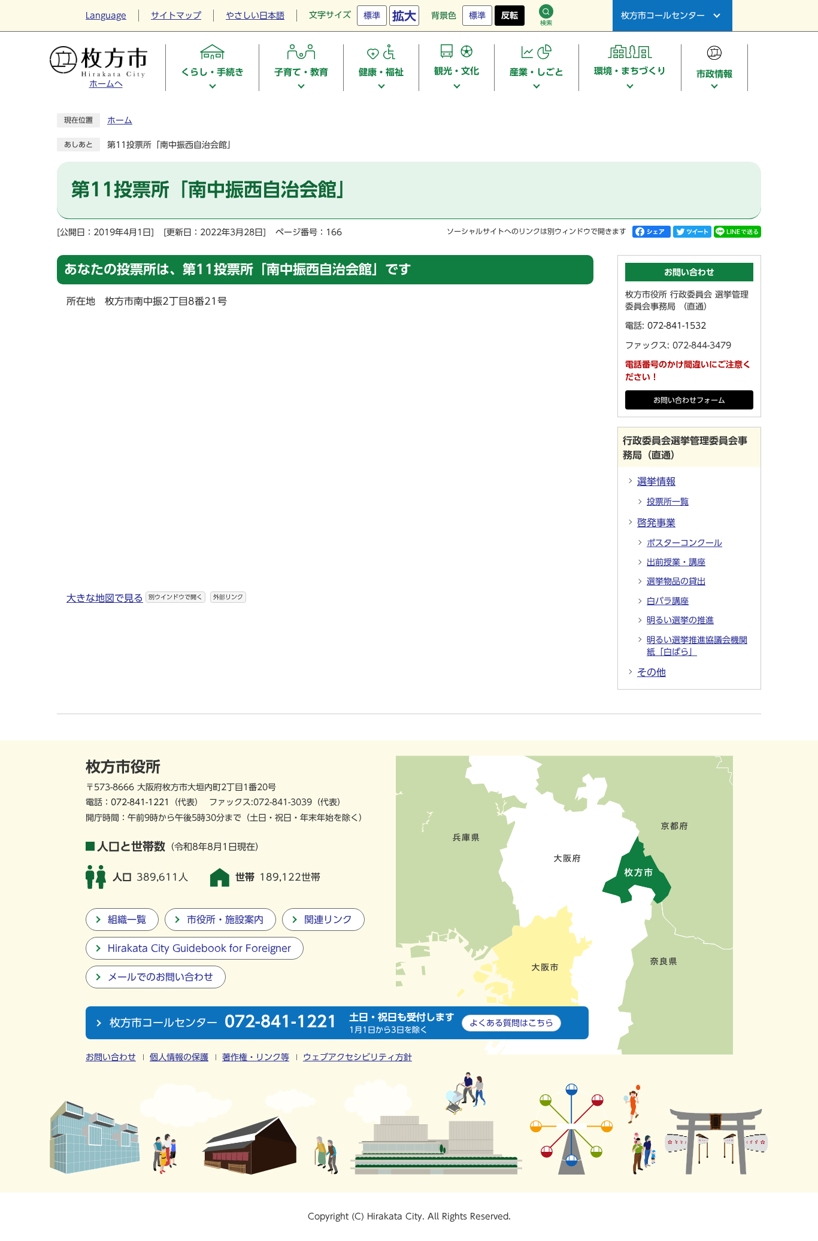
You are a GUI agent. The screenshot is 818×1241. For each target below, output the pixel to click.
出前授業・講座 (676, 562)
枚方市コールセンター (663, 15)
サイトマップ (176, 15)
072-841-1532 (676, 325)
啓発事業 (656, 522)
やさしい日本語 (255, 15)
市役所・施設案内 (225, 919)
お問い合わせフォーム (689, 400)
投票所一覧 (668, 501)
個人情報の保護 (179, 1057)
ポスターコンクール (684, 543)
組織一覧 (127, 919)
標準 (371, 15)
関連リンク (328, 919)
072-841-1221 (140, 801)
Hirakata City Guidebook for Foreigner (199, 948)
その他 (651, 672)
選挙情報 (656, 481)
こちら (511, 1022)
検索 (546, 23)
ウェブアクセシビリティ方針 (357, 1057)
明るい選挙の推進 (680, 620)
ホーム (119, 120)
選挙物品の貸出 (676, 581)
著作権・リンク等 (255, 1057)
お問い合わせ (111, 1057)
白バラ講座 (668, 601)
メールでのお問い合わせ (160, 977)
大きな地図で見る (154, 598)
